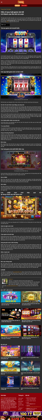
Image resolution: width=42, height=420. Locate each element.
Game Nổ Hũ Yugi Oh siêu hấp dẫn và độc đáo (30, 358)
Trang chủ (3, 9)
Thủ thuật (8, 9)
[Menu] (1, 2)
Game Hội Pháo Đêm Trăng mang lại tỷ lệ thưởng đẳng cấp (9, 358)
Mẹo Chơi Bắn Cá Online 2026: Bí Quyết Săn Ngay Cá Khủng (10, 338)
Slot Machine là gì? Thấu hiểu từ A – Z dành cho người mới (30, 338)
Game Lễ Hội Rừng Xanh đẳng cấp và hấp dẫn (30, 389)
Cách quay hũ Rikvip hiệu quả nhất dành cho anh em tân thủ (31, 304)
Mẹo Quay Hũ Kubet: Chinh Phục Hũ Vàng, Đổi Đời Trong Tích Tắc (31, 321)
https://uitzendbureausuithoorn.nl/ (33, 406)
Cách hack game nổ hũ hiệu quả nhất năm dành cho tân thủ (10, 304)
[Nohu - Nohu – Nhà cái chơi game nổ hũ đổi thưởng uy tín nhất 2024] (21, 2)
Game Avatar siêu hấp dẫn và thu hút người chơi (30, 373)
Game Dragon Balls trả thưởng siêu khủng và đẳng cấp (10, 389)
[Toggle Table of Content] (7, 25)
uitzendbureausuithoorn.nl (11, 285)
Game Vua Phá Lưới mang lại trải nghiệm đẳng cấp (9, 373)
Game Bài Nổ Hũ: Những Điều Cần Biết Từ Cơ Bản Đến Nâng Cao (10, 321)
